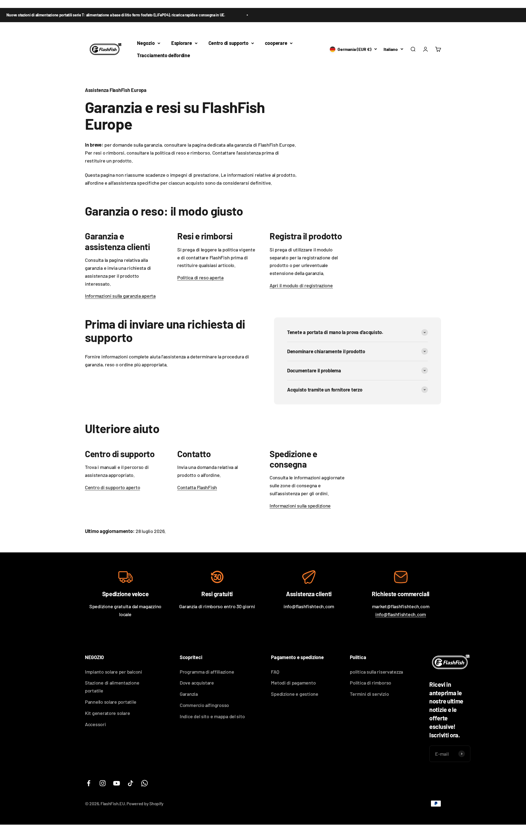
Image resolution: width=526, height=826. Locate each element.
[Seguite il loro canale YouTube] (116, 783)
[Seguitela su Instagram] (102, 783)
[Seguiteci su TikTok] (130, 783)
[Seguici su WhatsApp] (144, 783)
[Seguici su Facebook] (88, 783)
